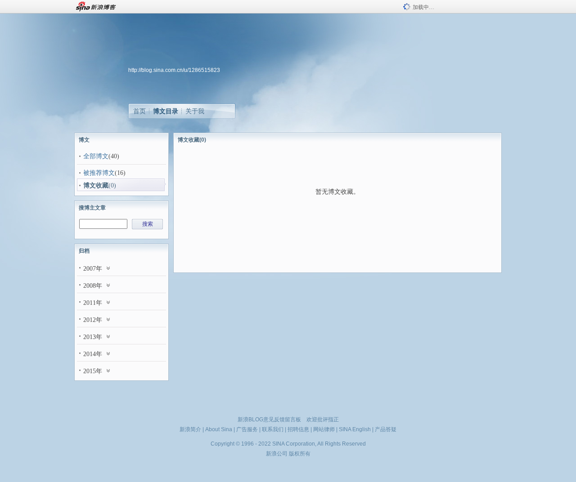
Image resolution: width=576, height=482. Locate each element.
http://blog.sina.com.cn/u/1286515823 (174, 70)
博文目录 (165, 111)
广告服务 (247, 429)
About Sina (218, 429)
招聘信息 (298, 429)
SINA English (355, 429)
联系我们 (273, 429)
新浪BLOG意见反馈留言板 (269, 419)
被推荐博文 (99, 173)
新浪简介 (190, 429)
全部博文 (95, 156)
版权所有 (299, 454)
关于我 (194, 111)
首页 (139, 111)
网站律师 (324, 429)
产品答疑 (385, 429)
